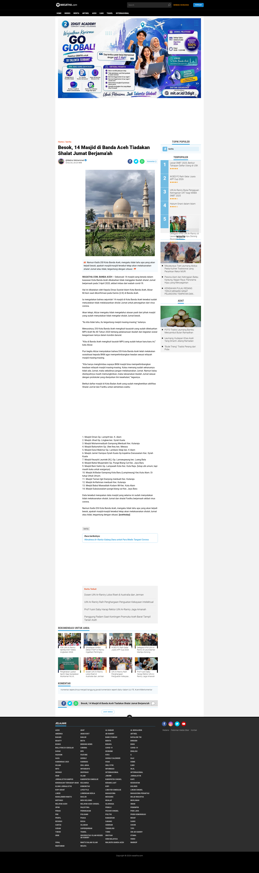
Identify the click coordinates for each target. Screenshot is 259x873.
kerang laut (110, 783)
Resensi (58, 821)
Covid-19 (134, 748)
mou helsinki (86, 800)
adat (82, 730)
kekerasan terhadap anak (67, 783)
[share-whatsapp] (142, 161)
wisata (83, 846)
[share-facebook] (130, 161)
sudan (58, 828)
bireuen (133, 741)
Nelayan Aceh (61, 804)
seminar (109, 825)
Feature (83, 755)
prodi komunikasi (138, 814)
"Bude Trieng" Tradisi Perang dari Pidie (180, 348)
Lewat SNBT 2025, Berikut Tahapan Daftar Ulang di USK (184, 164)
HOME (132, 762)
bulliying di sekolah (64, 748)
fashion (58, 755)
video (132, 839)
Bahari (58, 737)
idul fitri (109, 765)
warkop (133, 842)
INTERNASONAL (136, 772)
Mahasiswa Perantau (139, 793)
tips (132, 828)
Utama (133, 835)
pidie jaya (134, 811)
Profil (58, 818)
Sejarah (84, 825)
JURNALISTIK (135, 776)
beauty (58, 741)
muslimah (134, 800)
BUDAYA (108, 744)
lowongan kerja (87, 793)
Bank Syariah (111, 737)
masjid (83, 797)
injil (132, 769)
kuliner (133, 786)
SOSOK (133, 825)
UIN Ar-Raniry (136, 832)
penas (58, 811)
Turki (107, 832)
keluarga (84, 783)
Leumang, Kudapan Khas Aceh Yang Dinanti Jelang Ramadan (179, 339)
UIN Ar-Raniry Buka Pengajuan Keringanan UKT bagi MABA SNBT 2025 (184, 193)
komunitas (85, 786)
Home (59, 13)
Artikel (85, 13)
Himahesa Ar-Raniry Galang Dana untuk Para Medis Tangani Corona (116, 539)
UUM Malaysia (111, 839)
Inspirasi (84, 772)
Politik (108, 814)
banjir (83, 737)
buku (132, 744)
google (83, 758)
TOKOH (58, 832)
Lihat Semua (108, 712)
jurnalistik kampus (64, 779)
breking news (86, 744)
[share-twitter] (136, 161)
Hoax (107, 762)
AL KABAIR (109, 730)
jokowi (108, 776)
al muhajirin (136, 730)
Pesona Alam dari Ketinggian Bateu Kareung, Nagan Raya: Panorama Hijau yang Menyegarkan (181, 280)
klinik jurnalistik (63, 786)
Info (57, 769)
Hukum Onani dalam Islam (182, 203)
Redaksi (166, 730)
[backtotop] (129, 717)
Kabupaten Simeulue (89, 779)
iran (57, 776)
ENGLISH (133, 751)
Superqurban (86, 828)
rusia (82, 821)
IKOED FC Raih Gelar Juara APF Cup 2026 (182, 178)
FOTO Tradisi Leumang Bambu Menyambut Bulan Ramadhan (179, 331)
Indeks (67, 13)
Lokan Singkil (136, 790)
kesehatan (135, 783)
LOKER (57, 793)
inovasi (58, 772)
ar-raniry (109, 734)
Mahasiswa (110, 793)
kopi (107, 786)
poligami (84, 814)
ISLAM (83, 776)
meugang (109, 797)
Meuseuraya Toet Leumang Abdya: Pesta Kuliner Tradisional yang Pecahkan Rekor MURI (181, 269)
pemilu (108, 807)
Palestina (84, 807)
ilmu (102, 13)
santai (58, 825)
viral (57, 842)
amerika (59, 734)
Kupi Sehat (60, 790)
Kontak (194, 730)
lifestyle (84, 790)
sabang (108, 821)
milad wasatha (137, 797)
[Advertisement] (129, 117)
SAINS (132, 821)
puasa (83, 818)
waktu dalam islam (89, 842)
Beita (82, 741)
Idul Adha (84, 765)
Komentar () (151, 161)
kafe (132, 779)
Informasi (109, 769)
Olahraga (109, 804)
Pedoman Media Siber (180, 730)
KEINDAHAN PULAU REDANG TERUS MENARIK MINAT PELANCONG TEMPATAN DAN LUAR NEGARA (179, 291)
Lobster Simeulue (113, 790)
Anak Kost (85, 734)
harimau (84, 762)
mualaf (108, 800)
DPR (82, 751)
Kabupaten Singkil (113, 779)
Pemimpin (134, 807)
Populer (198, 5)
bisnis (58, 744)
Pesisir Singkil (112, 811)
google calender (112, 758)
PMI (56, 814)
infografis (85, 769)
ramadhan (110, 818)
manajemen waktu (63, 797)
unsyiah (109, 835)
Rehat (133, 818)
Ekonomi (109, 751)
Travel (110, 13)
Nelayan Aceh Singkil (89, 804)
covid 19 (109, 748)
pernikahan (85, 811)
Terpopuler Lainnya (181, 230)
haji (132, 758)
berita (76, 13)
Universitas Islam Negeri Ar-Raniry (91, 836)
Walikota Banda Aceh (114, 842)
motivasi (59, 800)
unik (57, 835)
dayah (58, 751)
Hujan (58, 765)
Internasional (122, 13)
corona (83, 748)
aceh (94, 13)
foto (107, 755)
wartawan (59, 846)
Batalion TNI (136, 737)
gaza (57, 758)
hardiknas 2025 (62, 762)
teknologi (109, 828)
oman (132, 804)
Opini (57, 807)
